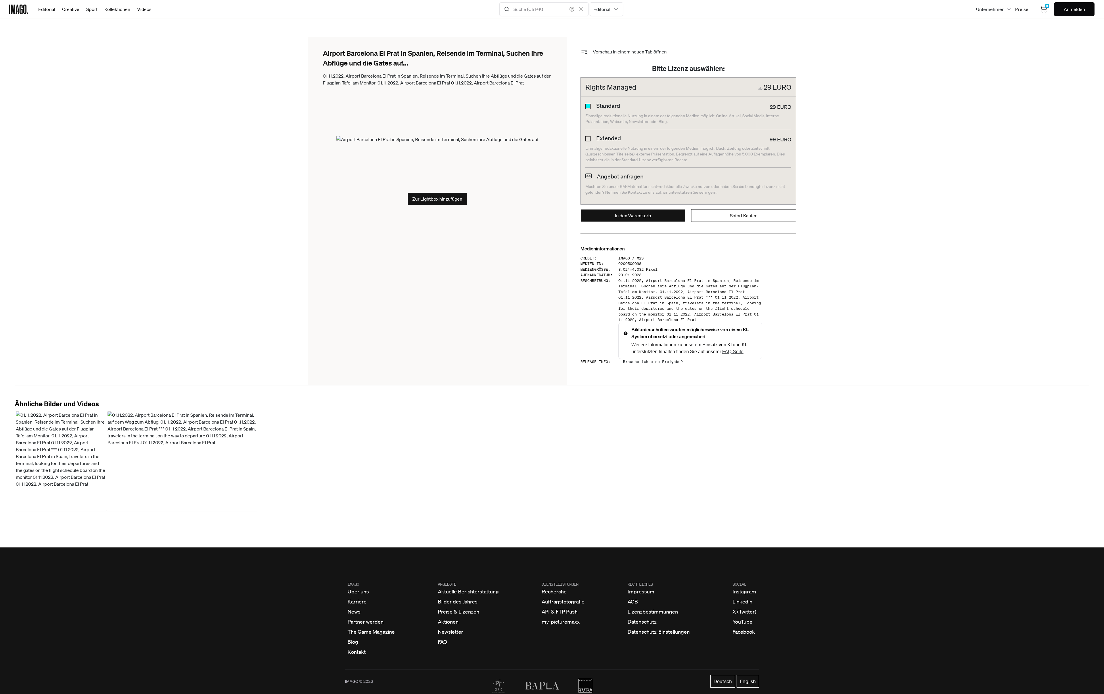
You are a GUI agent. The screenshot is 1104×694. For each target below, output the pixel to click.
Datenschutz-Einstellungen (659, 631)
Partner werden (366, 621)
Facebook (744, 631)
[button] (60, 460)
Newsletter (450, 631)
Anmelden (1074, 9)
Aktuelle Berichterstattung (468, 591)
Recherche (554, 591)
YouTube (742, 621)
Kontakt (357, 652)
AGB (633, 601)
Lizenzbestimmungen (653, 611)
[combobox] (606, 9)
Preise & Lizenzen (458, 611)
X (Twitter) (744, 611)
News (354, 611)
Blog (353, 642)
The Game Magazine (371, 631)
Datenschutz (642, 621)
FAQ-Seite (732, 351)
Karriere (357, 601)
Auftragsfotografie (563, 601)
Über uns (358, 591)
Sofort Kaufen (744, 215)
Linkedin (742, 601)
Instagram (744, 591)
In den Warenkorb (633, 215)
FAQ (442, 642)
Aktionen (448, 621)
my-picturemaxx (561, 621)
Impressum (641, 591)
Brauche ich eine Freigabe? (653, 361)
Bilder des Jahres (458, 601)
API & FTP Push (560, 611)
